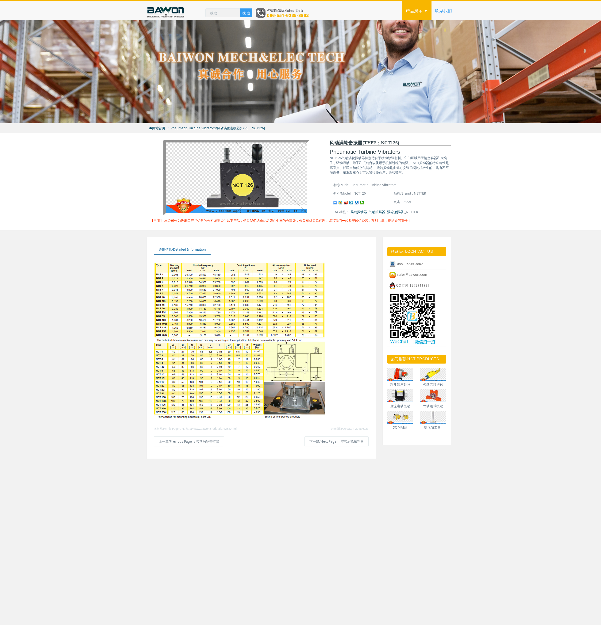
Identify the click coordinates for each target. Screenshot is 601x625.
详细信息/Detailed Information (182, 249)
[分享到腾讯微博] (351, 202)
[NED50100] (400, 395)
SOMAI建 (400, 427)
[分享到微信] (362, 202)
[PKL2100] (433, 417)
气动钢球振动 (433, 406)
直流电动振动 (400, 406)
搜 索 (246, 13)
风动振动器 (359, 212)
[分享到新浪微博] (346, 202)
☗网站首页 (157, 128)
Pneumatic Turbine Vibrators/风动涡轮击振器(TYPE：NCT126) (218, 128)
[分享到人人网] (357, 202)
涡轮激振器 (395, 212)
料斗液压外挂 (400, 384)
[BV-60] (433, 395)
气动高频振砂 (433, 384)
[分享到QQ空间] (341, 202)
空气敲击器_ (433, 427)
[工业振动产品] (176, 10)
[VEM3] (400, 417)
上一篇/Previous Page (189, 441)
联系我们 (443, 10)
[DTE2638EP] (433, 374)
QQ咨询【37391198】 (413, 285)
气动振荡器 (377, 212)
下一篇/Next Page (336, 441)
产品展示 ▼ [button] (417, 10)
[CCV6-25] (400, 374)
